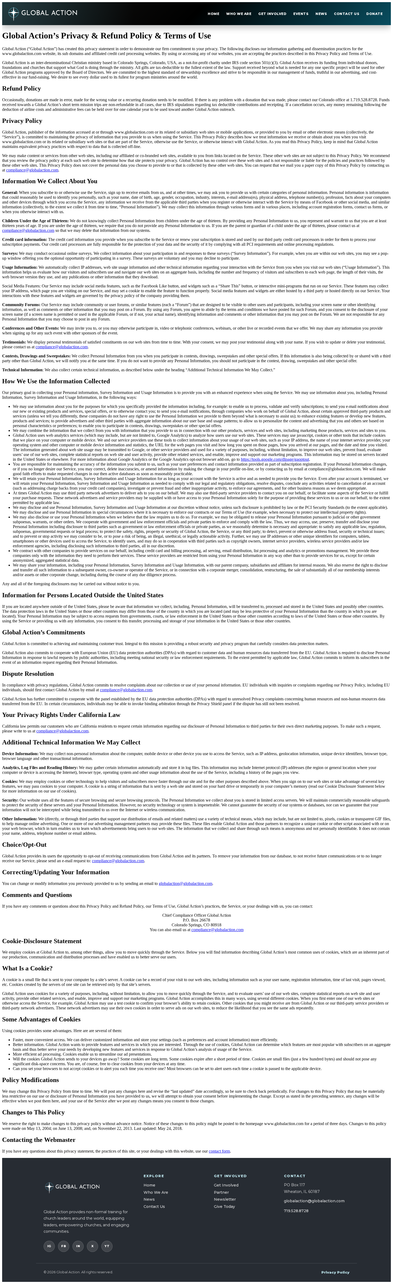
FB (63, 1246)
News (321, 14)
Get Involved (272, 14)
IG (49, 1246)
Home (213, 14)
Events (301, 14)
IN (78, 1246)
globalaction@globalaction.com (185, 883)
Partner (221, 1192)
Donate (374, 14)
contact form (219, 1151)
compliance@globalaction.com (32, 170)
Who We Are (238, 14)
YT (107, 1246)
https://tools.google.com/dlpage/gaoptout (275, 459)
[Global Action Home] (43, 13)
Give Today (224, 1206)
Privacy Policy (335, 1272)
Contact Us (346, 14)
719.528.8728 (296, 1210)
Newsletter (225, 1199)
